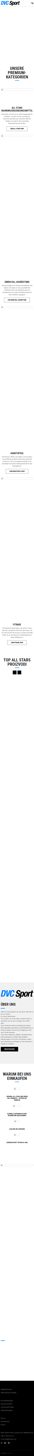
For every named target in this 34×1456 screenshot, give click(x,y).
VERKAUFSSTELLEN (6, 1389)
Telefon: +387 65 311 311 (7, 1436)
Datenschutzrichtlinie (6, 1404)
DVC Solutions (9, 1453)
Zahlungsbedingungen (7, 1410)
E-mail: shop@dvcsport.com (8, 1439)
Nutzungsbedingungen (7, 1401)
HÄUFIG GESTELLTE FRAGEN (8, 1393)
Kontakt (3, 1425)
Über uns (3, 1418)
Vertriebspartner (5, 1421)
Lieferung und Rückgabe (7, 1407)
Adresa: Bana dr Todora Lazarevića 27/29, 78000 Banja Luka (17, 1433)
